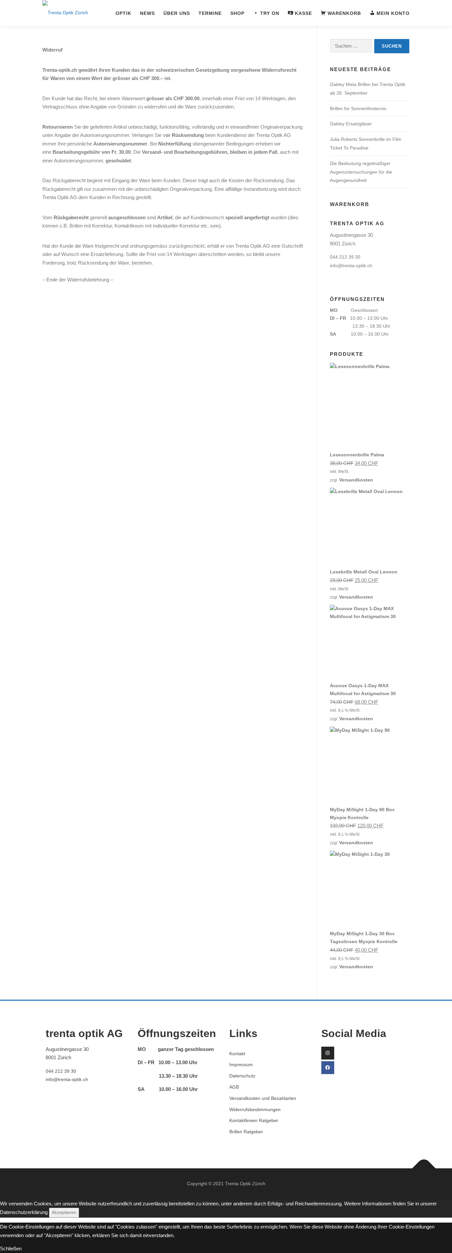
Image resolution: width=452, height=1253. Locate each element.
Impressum (241, 1064)
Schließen (11, 1248)
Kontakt (237, 1053)
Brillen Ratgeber (246, 1131)
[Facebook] (327, 1067)
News (147, 13)
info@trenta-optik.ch (351, 265)
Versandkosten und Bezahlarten (262, 1098)
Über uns (176, 13)
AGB (234, 1087)
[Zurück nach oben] (424, 1168)
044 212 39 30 (345, 257)
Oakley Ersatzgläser (351, 123)
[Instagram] (327, 1053)
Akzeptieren (64, 1212)
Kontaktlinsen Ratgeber (253, 1120)
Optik (123, 13)
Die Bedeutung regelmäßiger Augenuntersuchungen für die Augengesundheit (361, 172)
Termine (210, 13)
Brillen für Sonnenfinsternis (358, 108)
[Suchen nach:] (351, 46)
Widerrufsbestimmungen (255, 1109)
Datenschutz (242, 1075)
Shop (237, 13)
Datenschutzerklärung (24, 1212)
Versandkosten (356, 479)
